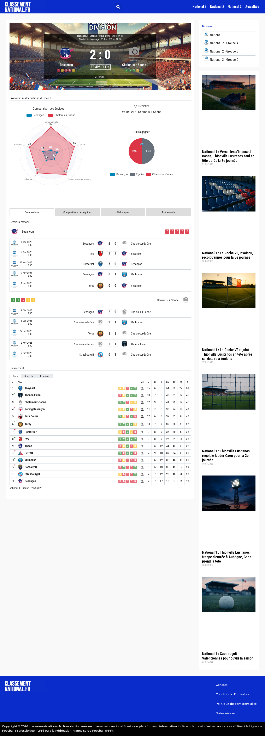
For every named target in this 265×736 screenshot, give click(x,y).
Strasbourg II (32, 474)
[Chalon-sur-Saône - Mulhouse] (100, 323)
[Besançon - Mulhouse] (100, 275)
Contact (222, 685)
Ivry (27, 439)
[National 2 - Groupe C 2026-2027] (228, 60)
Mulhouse (30, 460)
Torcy (28, 424)
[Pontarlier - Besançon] (100, 264)
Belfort (29, 453)
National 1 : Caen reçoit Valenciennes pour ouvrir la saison (227, 655)
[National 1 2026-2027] (228, 35)
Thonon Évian (33, 395)
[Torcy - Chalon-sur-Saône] (100, 333)
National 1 (199, 7)
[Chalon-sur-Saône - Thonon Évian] (100, 344)
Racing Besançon (35, 409)
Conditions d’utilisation (233, 694)
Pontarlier (31, 432)
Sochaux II (31, 467)
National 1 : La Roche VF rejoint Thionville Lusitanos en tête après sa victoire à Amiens (227, 354)
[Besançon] (66, 58)
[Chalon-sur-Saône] (134, 58)
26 (142, 388)
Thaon (28, 446)
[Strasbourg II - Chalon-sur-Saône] (100, 355)
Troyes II (30, 388)
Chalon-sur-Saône (35, 402)
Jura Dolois (31, 416)
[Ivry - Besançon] (100, 254)
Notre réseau (225, 713)
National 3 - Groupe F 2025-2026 (93, 36)
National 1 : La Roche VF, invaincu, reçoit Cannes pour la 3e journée (227, 255)
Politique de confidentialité (236, 704)
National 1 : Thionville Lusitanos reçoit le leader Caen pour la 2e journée (226, 455)
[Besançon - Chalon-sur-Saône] (100, 244)
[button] (118, 6)
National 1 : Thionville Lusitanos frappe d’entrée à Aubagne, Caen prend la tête (226, 556)
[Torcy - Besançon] (100, 285)
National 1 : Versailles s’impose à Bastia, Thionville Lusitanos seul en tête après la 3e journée (228, 156)
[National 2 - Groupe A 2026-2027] (228, 43)
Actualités (252, 7)
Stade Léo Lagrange (89, 39)
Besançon (30, 481)
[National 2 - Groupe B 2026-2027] (228, 51)
